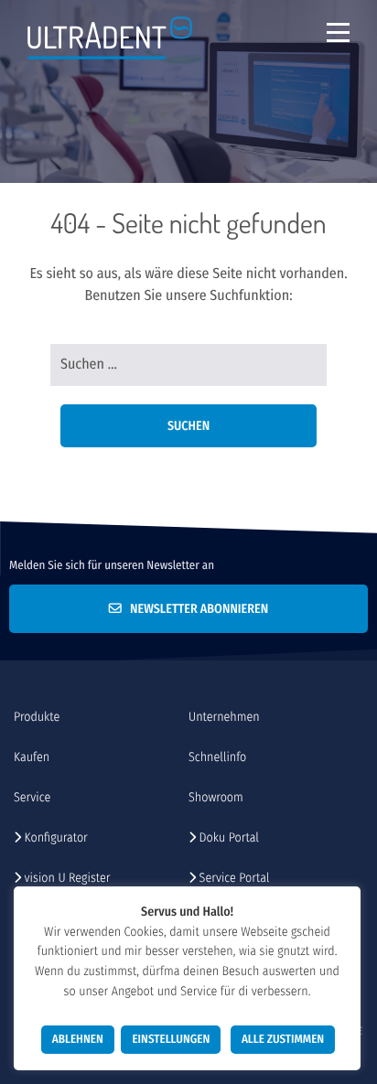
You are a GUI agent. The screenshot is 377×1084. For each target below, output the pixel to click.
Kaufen (31, 757)
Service (32, 797)
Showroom (215, 797)
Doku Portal (227, 837)
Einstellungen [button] (171, 1039)
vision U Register (65, 877)
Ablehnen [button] (77, 1039)
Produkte (36, 716)
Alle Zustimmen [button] (283, 1039)
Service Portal (232, 877)
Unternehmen (224, 716)
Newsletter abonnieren (195, 609)
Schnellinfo (217, 757)
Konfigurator (54, 837)
